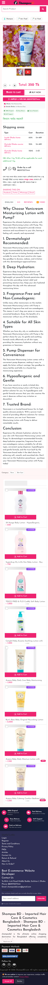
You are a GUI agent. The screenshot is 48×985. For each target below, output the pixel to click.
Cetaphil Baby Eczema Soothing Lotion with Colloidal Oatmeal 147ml (24, 641)
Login (4, 838)
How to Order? (8, 864)
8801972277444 (14, 884)
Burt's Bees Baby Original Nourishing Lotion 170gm (24, 720)
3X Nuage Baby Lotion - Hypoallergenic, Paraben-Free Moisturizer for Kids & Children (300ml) (25, 523)
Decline (19, 981)
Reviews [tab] (28, 202)
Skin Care (20, 472)
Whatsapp (23, 193)
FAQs (4, 849)
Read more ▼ (7, 941)
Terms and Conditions (11, 844)
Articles (5, 852)
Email (32, 193)
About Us (6, 861)
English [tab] (9, 202)
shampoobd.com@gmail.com (19, 887)
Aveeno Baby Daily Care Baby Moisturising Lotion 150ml (24, 680)
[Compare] (6, 490)
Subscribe (41, 898)
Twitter (15, 193)
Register (5, 841)
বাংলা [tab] (18, 202)
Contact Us (6, 855)
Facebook (7, 193)
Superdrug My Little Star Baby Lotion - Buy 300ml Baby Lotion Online (24, 562)
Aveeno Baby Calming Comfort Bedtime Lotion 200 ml (25, 799)
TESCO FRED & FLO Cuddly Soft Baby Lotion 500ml (25, 602)
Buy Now (36, 92)
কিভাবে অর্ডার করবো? (13, 119)
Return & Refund (9, 858)
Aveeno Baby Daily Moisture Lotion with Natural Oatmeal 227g (23, 759)
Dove (12, 472)
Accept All (8, 981)
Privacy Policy (7, 847)
